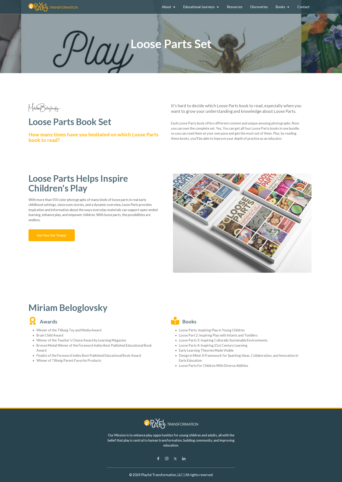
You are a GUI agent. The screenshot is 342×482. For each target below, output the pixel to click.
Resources (234, 7)
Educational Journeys (199, 7)
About (166, 7)
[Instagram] (167, 459)
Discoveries (259, 7)
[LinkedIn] (184, 459)
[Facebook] (158, 459)
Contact (303, 7)
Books (280, 7)
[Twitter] (175, 459)
